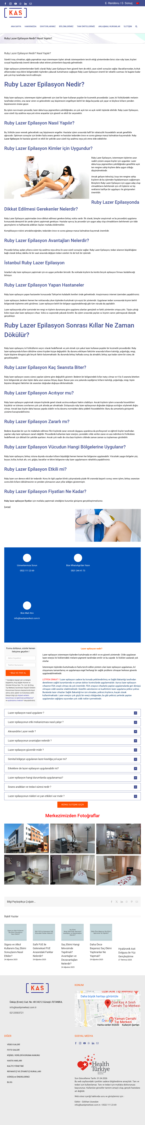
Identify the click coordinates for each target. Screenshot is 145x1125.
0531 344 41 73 (78, 570)
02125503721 (17, 1012)
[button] (136, 26)
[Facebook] (76, 1043)
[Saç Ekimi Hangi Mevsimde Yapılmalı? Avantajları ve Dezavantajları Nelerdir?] (72, 925)
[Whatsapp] (89, 1043)
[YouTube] (84, 1043)
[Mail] (97, 1043)
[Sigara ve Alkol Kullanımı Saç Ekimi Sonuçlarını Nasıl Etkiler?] (15, 925)
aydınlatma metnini (15, 701)
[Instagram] (80, 1043)
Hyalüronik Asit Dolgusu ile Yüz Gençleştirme (127, 952)
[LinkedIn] (93, 1043)
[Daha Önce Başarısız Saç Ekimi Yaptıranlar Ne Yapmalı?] (101, 925)
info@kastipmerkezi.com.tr (27, 618)
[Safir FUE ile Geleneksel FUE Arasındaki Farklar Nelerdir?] (44, 925)
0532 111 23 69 (27, 570)
